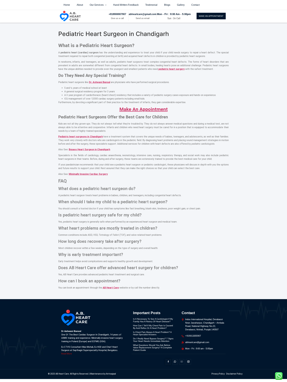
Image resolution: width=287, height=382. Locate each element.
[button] (98, 4)
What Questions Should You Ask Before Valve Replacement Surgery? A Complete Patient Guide (152, 347)
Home (67, 5)
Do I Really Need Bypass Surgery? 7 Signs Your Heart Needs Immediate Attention (153, 339)
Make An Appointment (143, 109)
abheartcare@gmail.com (142, 14)
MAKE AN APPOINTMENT (211, 16)
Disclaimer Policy (234, 374)
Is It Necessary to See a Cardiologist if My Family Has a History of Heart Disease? (153, 320)
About (80, 5)
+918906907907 (117, 14)
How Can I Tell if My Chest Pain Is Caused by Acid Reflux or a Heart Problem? (153, 326)
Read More (66, 353)
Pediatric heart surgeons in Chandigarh (80, 136)
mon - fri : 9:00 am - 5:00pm (174, 14)
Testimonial (151, 5)
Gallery (181, 5)
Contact (195, 5)
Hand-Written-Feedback (126, 5)
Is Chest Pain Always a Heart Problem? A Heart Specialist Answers (152, 333)
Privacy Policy (218, 374)
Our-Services (97, 5)
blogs (167, 5)
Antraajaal (111, 374)
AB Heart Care (111, 287)
